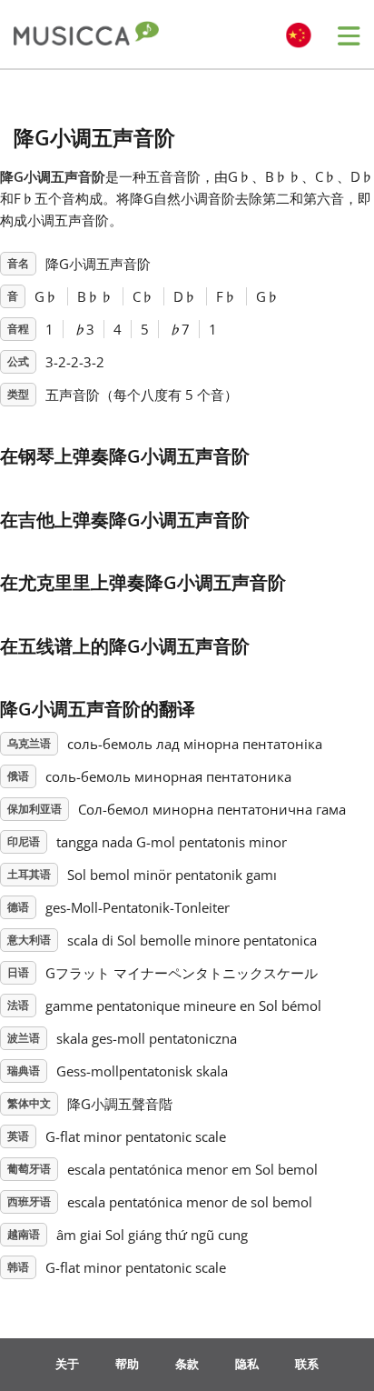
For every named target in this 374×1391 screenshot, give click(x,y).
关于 (67, 1364)
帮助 (127, 1364)
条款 (187, 1364)
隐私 (247, 1364)
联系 (307, 1364)
